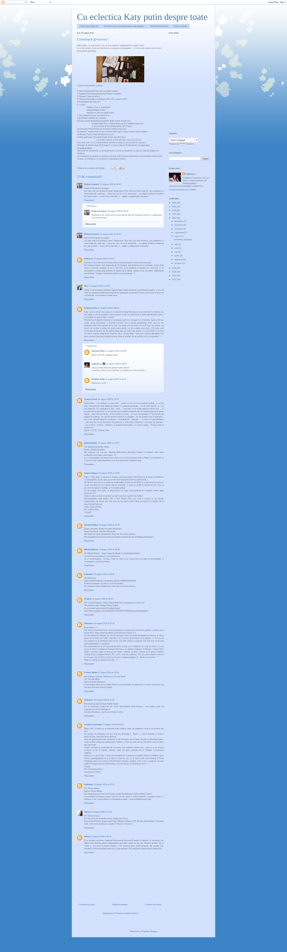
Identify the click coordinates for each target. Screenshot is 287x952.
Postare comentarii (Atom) (126, 913)
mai (176, 252)
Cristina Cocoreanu (93, 724)
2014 (174, 272)
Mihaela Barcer (91, 549)
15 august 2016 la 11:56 (108, 443)
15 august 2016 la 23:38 (109, 525)
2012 (174, 279)
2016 (174, 218)
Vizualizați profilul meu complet (182, 189)
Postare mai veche (153, 904)
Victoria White (90, 672)
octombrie (179, 229)
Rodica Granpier (91, 184)
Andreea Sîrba (90, 308)
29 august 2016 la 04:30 (117, 211)
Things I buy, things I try (89, 26)
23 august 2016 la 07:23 (104, 784)
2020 (174, 203)
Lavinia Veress (91, 473)
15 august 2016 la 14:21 (116, 379)
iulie (176, 244)
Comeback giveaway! (183, 239)
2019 (174, 206)
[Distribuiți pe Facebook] (120, 168)
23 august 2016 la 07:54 (101, 812)
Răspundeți (89, 200)
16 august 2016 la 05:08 (104, 574)
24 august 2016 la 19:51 (100, 836)
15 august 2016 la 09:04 (116, 351)
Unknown (88, 259)
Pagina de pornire (119, 904)
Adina (87, 836)
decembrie (179, 221)
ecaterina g (96, 364)
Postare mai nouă (86, 904)
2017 (174, 214)
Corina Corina (90, 399)
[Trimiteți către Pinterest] (123, 168)
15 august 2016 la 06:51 (104, 259)
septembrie (179, 232)
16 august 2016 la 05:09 (102, 599)
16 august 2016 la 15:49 (108, 672)
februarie (178, 259)
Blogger (154, 931)
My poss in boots (180, 26)
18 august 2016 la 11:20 (104, 700)
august (177, 236)
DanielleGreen (90, 443)
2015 (174, 268)
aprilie (177, 256)
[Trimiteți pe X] (117, 168)
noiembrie (178, 225)
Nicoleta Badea (91, 525)
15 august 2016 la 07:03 (99, 286)
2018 (174, 210)
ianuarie (178, 263)
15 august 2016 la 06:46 (110, 234)
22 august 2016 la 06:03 (113, 724)
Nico (86, 286)
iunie (176, 248)
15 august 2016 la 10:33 (108, 399)
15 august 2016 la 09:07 (116, 364)
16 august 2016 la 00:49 (109, 549)
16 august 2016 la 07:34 (104, 623)
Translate (190, 144)
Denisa (87, 812)
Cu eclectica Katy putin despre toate (142, 17)
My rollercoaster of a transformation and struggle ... (124, 26)
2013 (174, 275)
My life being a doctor (159, 26)
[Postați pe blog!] (114, 168)
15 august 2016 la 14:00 (109, 473)
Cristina (87, 599)
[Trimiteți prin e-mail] (112, 168)
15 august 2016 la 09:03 (108, 308)
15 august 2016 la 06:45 (110, 184)
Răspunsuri (92, 206)
